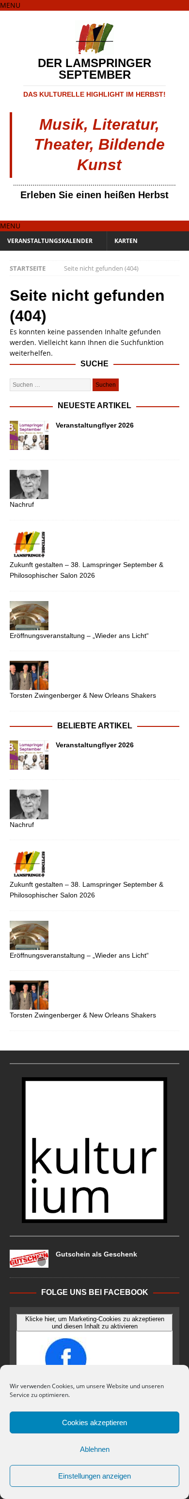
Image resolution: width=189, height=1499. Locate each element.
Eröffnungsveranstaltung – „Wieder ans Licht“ (79, 635)
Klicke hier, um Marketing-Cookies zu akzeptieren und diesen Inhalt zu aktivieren (94, 1322)
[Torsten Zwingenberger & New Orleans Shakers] (94, 675)
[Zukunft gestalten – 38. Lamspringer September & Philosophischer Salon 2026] (94, 544)
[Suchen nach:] (51, 384)
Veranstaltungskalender (50, 241)
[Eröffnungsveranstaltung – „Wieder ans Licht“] (94, 615)
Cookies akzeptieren (94, 1422)
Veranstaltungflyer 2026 (95, 425)
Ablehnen (95, 1449)
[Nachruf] (94, 484)
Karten (126, 241)
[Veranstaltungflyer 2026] (29, 435)
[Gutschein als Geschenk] (29, 1259)
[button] (10, 5)
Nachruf (22, 504)
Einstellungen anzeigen (94, 1476)
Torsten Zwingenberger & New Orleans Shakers (83, 695)
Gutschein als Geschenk (96, 1254)
